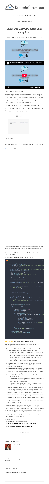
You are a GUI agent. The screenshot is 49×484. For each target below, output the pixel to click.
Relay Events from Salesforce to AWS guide (24, 341)
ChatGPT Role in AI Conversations (16, 425)
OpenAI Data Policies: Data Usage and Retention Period (21, 423)
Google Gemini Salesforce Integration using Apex (20, 426)
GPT (17, 37)
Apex (23, 432)
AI (20, 432)
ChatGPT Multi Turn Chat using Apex (17, 421)
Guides (30, 21)
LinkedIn (23, 416)
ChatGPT (14, 37)
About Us (24, 21)
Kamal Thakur (33, 37)
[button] (43, 260)
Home (18, 21)
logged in (13, 472)
